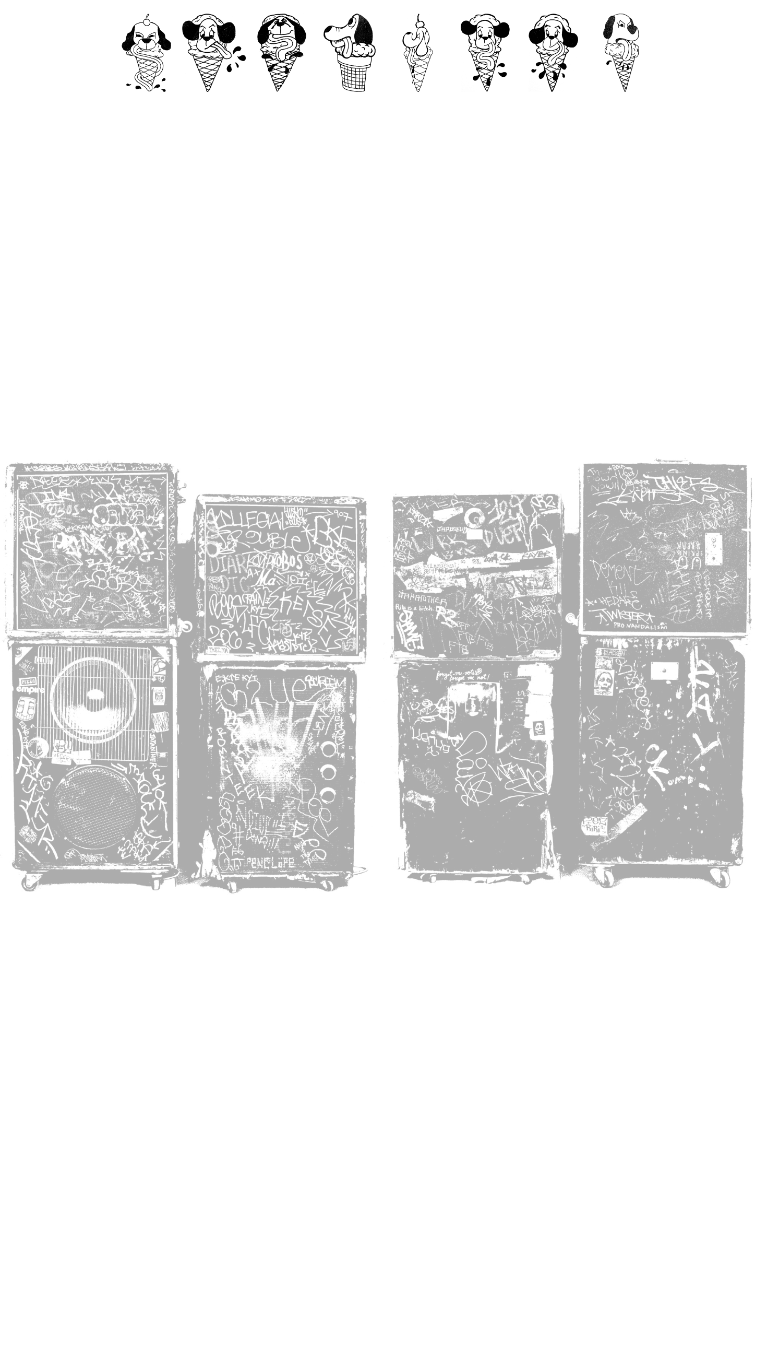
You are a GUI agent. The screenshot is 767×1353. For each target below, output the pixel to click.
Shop (553, 102)
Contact (214, 102)
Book (485, 102)
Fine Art (417, 102)
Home (146, 102)
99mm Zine (349, 102)
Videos (282, 102)
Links (621, 102)
